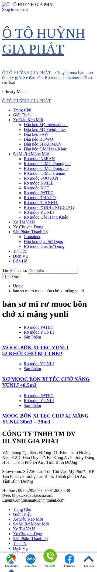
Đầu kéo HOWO (38, 139)
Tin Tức (20, 251)
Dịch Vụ (20, 256)
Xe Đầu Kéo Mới (28, 119)
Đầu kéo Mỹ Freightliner (45, 129)
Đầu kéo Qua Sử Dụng (43, 241)
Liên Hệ (20, 261)
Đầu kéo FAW (36, 134)
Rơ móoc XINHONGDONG (49, 207)
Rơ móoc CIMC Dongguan (47, 163)
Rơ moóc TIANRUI (41, 202)
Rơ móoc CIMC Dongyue (46, 168)
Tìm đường (11, 565)
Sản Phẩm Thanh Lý (30, 231)
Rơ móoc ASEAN (39, 158)
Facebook (69, 565)
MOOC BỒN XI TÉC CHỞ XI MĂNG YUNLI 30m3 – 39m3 (45, 419)
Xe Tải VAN (24, 222)
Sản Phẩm (32, 337)
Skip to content (15, 9)
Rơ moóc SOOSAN (41, 178)
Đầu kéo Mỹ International (46, 124)
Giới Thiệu (22, 115)
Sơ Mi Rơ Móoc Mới (31, 154)
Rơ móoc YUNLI (39, 212)
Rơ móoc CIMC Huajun (44, 173)
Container (32, 236)
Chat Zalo (31, 565)
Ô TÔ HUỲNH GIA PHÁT (26, 100)
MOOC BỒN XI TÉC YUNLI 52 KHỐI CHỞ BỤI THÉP (35, 350)
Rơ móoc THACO (40, 197)
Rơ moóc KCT (36, 188)
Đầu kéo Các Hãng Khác (45, 149)
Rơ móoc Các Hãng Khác (46, 217)
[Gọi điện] (50, 556)
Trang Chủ (22, 110)
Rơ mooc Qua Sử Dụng (44, 246)
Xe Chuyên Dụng (28, 227)
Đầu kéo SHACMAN (42, 144)
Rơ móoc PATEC (39, 192)
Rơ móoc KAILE (39, 183)
